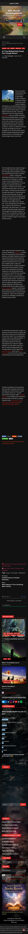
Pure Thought (14, 573)
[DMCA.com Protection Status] (6, 875)
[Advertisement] (14, 75)
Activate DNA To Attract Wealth (11, 822)
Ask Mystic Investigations (14, 12)
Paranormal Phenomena (9, 680)
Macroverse (18, 48)
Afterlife (4, 48)
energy (7, 573)
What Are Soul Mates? (14, 676)
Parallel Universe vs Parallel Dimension (10, 577)
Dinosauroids (10, 633)
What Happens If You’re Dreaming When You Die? (12, 584)
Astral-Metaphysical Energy (10, 844)
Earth (15, 633)
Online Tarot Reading (10, 693)
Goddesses (13, 635)
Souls (23, 48)
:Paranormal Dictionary (8, 838)
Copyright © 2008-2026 (18, 875)
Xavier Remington (8, 56)
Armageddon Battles (8, 841)
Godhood (12, 48)
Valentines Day (7, 682)
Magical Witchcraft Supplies (10, 828)
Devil (5, 633)
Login (24, 596)
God (8, 48)
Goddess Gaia (7, 635)
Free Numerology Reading (9, 825)
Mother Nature (20, 635)
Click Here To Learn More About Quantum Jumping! (12, 401)
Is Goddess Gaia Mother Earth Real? (14, 628)
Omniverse (18, 252)
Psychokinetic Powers (8, 848)
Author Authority (7, 288)
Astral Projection (7, 351)
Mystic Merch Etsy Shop (9, 831)
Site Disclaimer (12, 879)
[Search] (24, 37)
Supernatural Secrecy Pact (10, 854)
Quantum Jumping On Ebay (10, 404)
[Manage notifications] (24, 930)
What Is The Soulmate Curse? (14, 652)
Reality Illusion (21, 573)
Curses (5, 658)
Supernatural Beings (8, 851)
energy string (6, 175)
